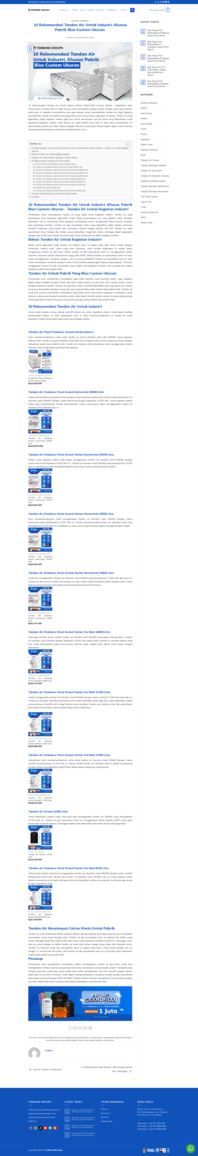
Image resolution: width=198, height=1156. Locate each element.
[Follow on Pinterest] (163, 2)
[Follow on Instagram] (158, 2)
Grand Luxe (146, 113)
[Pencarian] (132, 10)
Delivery (100, 10)
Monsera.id (105, 1113)
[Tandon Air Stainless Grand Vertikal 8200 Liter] (40, 897)
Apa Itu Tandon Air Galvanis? (47, 1069)
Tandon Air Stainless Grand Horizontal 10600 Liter (40, 618)
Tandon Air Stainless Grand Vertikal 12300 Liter (40, 742)
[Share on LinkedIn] (90, 1028)
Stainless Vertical (149, 149)
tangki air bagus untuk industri (83, 1040)
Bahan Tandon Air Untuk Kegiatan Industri (51, 154)
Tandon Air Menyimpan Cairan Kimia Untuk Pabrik (54, 193)
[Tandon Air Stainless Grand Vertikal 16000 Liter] (40, 661)
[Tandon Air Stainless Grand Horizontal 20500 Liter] (40, 540)
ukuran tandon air (149, 212)
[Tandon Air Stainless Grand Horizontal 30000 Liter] (40, 421)
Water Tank (146, 222)
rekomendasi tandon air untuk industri (87, 1037)
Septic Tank (147, 144)
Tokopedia (122, 967)
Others (144, 118)
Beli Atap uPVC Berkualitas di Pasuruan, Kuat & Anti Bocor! (158, 45)
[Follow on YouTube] (168, 2)
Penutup (35, 197)
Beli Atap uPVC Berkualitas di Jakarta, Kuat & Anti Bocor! (158, 84)
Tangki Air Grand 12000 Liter (40, 855)
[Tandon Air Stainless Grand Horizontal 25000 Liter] (40, 480)
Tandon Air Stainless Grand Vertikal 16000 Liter (40, 679)
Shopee (32, 971)
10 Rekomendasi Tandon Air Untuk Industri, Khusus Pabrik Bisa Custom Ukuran (70, 105)
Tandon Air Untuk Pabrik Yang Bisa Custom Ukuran (55, 157)
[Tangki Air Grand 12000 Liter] (40, 837)
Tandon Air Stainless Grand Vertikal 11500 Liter (40, 799)
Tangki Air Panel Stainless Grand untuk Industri (40, 379)
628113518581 (65, 978)
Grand (144, 108)
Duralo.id (105, 1117)
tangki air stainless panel (153, 181)
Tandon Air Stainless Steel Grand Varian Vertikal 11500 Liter (61, 185)
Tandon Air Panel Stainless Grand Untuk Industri (56, 164)
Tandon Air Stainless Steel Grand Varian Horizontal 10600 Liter (62, 176)
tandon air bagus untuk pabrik (58, 1040)
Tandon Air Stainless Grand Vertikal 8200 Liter (40, 915)
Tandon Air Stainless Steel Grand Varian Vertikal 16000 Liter (61, 179)
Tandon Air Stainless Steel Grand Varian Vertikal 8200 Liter (61, 191)
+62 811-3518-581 (157, 1123)
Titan (143, 207)
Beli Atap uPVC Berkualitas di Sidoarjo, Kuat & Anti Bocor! (158, 58)
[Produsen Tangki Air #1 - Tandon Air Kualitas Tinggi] (41, 10)
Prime (143, 128)
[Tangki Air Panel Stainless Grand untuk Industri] (40, 361)
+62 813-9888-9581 (157, 1129)
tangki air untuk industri (105, 1040)
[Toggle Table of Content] (127, 144)
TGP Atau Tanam (149, 196)
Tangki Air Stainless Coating (155, 175)
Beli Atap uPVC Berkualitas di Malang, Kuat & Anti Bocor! (158, 33)
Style (143, 155)
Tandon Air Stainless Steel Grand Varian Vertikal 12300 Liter (61, 182)
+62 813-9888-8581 (157, 1126)
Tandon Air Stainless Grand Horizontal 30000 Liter (40, 440)
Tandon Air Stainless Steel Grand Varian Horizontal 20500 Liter (62, 173)
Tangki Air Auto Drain (151, 170)
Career (90, 10)
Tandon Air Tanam (150, 160)
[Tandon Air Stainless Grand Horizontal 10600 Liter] (40, 599)
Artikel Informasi (80, 21)
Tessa (91, 38)
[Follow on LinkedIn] (166, 2)
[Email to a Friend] (80, 1028)
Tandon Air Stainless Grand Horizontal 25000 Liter (40, 500)
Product (63, 10)
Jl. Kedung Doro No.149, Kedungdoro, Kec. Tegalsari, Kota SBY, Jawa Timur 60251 (152, 1112)
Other (123, 10)
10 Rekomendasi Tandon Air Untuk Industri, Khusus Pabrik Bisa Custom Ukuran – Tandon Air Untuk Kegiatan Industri (80, 149)
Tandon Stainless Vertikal (153, 165)
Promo (75, 10)
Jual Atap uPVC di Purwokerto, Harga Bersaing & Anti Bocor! (156, 71)
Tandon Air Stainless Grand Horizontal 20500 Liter (40, 559)
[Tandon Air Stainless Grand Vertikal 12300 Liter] (40, 724)
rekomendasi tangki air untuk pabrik (117, 1037)
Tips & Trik (146, 201)
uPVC (143, 217)
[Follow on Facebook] (155, 2)
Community (111, 10)
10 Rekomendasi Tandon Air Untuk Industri (51, 161)
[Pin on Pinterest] (85, 1028)
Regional (145, 139)
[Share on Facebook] (70, 1028)
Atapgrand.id (106, 1121)
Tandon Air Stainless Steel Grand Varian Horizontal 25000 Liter (62, 170)
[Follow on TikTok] (160, 2)
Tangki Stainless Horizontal (154, 191)
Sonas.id (104, 1109)
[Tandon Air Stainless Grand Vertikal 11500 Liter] (40, 781)
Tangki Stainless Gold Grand (155, 186)
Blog (82, 10)
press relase (146, 123)
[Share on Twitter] (75, 1028)
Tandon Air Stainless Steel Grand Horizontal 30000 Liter (59, 167)
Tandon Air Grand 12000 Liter (48, 188)
